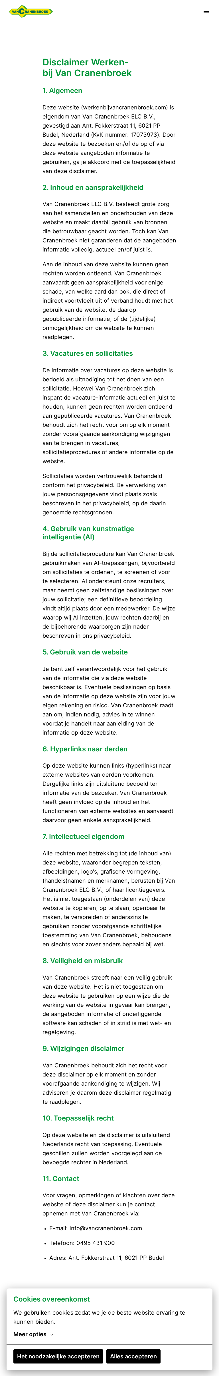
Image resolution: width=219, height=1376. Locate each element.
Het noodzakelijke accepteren (58, 1356)
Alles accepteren (133, 1356)
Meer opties (29, 1334)
